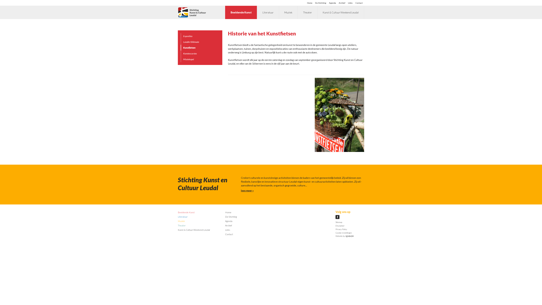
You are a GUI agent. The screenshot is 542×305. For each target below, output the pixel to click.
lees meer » (247, 190)
